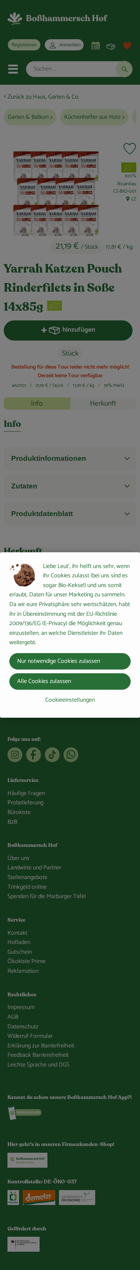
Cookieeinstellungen (70, 700)
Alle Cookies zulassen (44, 681)
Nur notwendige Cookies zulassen (58, 661)
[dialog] (70, 635)
